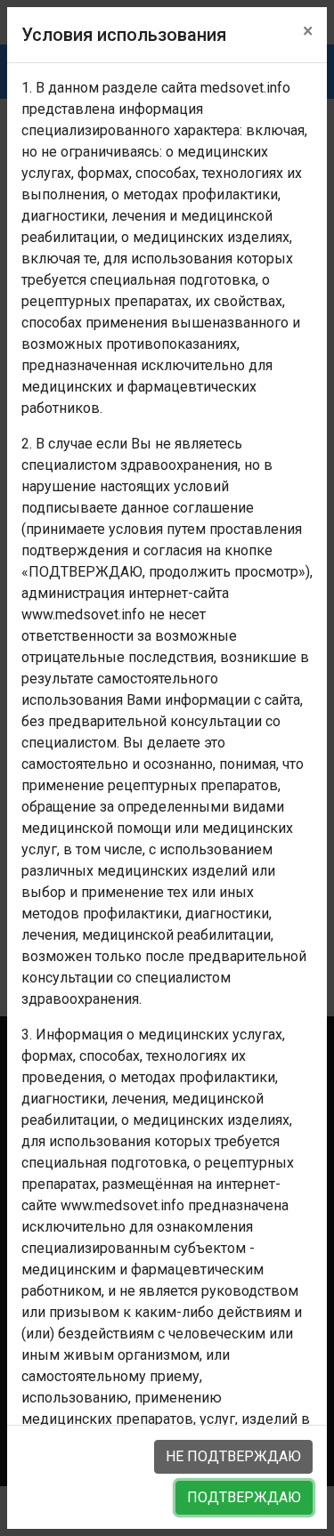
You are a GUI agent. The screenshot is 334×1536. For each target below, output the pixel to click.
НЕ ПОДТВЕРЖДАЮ (233, 1456)
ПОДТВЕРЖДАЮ (244, 1497)
